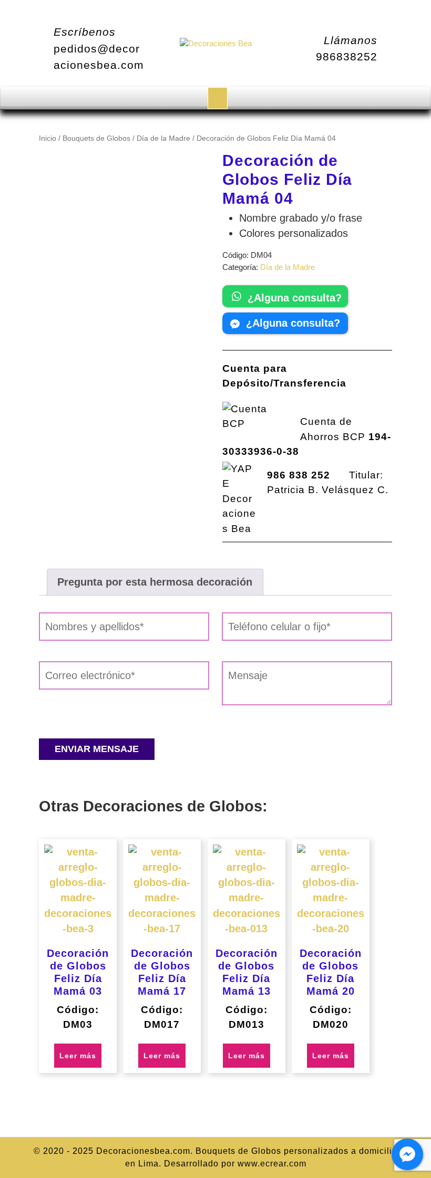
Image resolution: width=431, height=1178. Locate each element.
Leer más (77, 1055)
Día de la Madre (163, 138)
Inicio (47, 138)
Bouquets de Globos (96, 138)
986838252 (346, 56)
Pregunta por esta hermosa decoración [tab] (154, 582)
